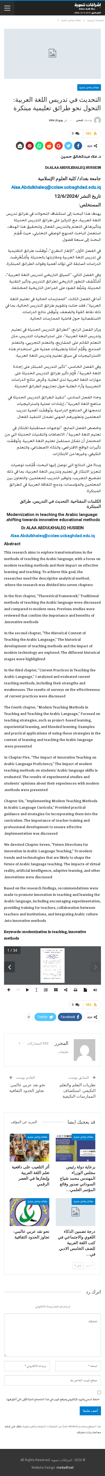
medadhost (65, 1468)
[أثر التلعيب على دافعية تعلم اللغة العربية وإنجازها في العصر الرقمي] (29, 1148)
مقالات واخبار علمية (89, 87)
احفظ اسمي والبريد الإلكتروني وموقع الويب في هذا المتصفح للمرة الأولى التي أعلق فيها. (53, 1399)
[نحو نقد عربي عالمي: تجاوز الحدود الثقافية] (29, 1212)
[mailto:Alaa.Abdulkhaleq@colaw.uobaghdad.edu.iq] (52, 957)
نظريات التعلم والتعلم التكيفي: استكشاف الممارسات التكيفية (78, 1090)
